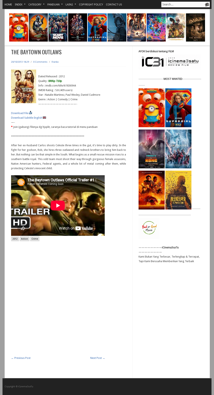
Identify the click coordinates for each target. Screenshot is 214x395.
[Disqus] (68, 302)
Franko (55, 62)
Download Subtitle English (27, 117)
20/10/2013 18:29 (20, 62)
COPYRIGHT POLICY (91, 4)
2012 (15, 239)
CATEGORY (33, 4)
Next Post (97, 357)
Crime (35, 239)
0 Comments (40, 62)
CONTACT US (114, 4)
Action (24, 239)
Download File (20, 113)
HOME (8, 4)
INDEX (17, 4)
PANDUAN (52, 4)
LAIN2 (68, 4)
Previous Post (21, 357)
